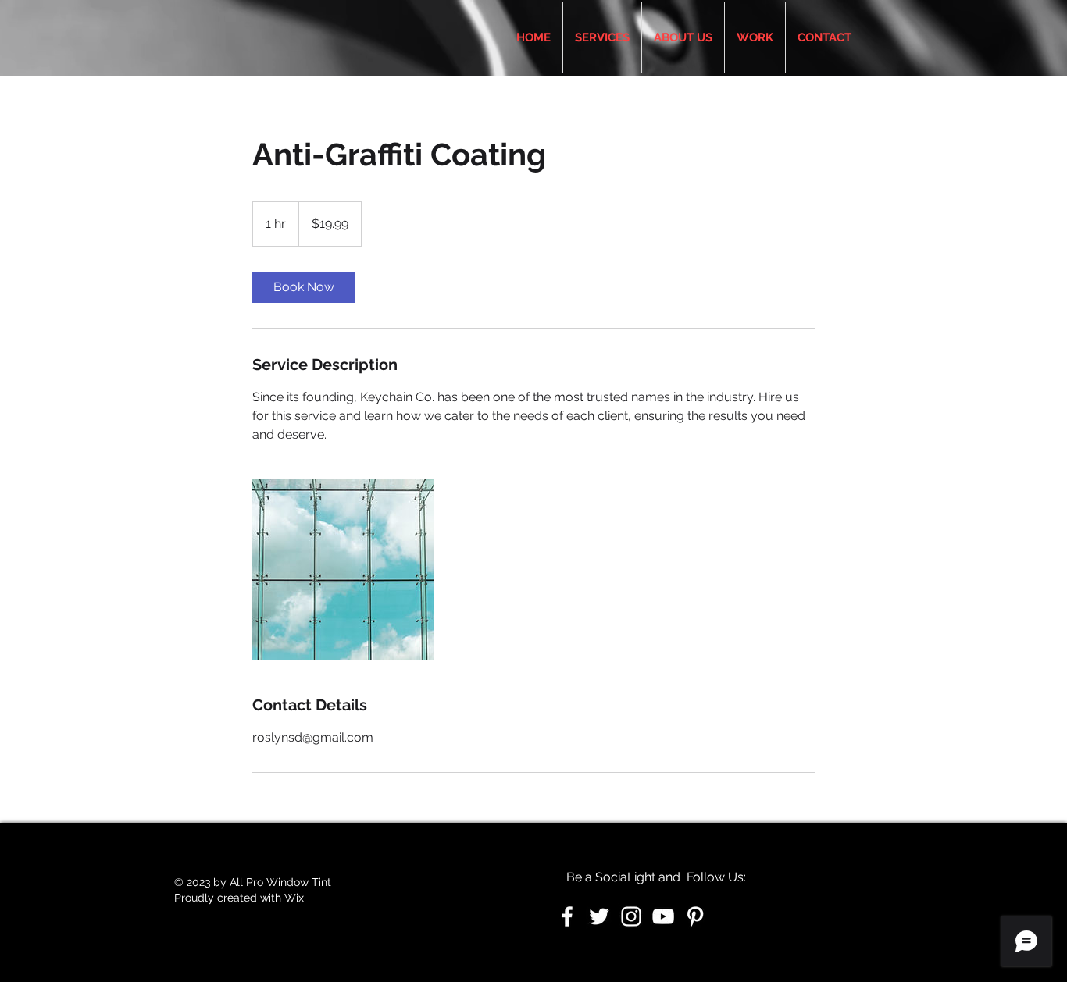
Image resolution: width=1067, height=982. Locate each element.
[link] (303, 287)
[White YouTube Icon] (663, 916)
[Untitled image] (343, 569)
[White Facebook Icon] (567, 916)
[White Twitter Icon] (599, 916)
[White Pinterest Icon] (695, 916)
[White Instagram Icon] (631, 916)
